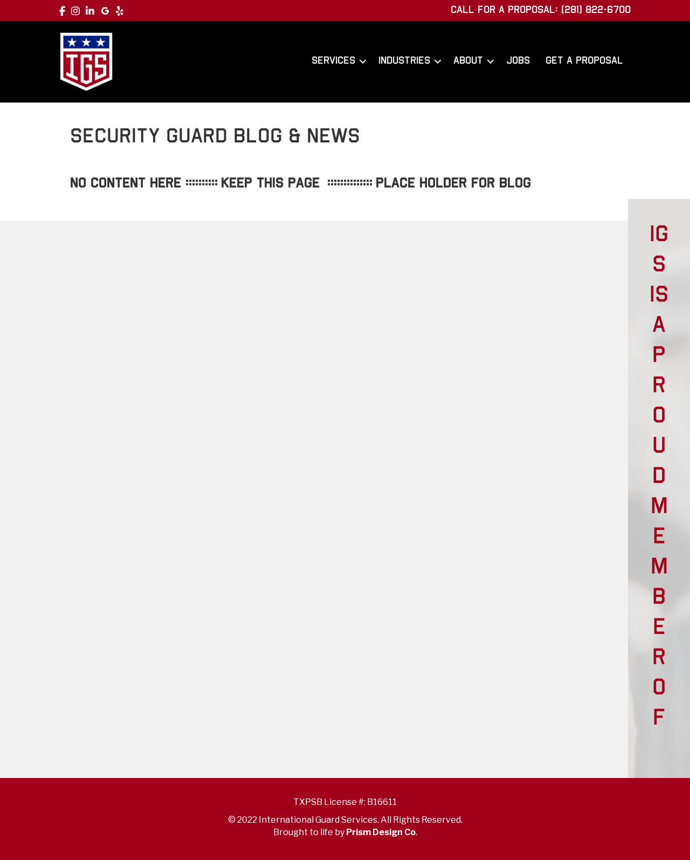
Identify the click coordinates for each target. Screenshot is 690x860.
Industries (404, 61)
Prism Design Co (381, 832)
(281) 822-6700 (596, 10)
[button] (362, 61)
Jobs (518, 61)
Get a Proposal (584, 61)
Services (333, 61)
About (468, 61)
